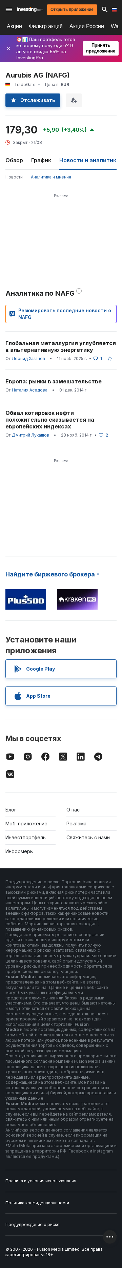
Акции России (86, 26)
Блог (10, 809)
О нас (73, 809)
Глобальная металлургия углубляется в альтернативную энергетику (60, 346)
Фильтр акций (46, 26)
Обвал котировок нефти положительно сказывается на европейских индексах (49, 419)
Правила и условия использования (40, 1180)
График (41, 160)
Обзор (14, 160)
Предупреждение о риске (32, 1224)
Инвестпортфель (25, 837)
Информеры (19, 851)
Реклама (76, 823)
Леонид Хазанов (28, 358)
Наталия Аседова (29, 390)
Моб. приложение (26, 823)
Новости (14, 176)
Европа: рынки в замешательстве (53, 381)
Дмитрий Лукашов (30, 435)
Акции (14, 26)
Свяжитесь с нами (88, 837)
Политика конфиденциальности (37, 1202)
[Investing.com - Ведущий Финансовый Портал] (30, 9)
